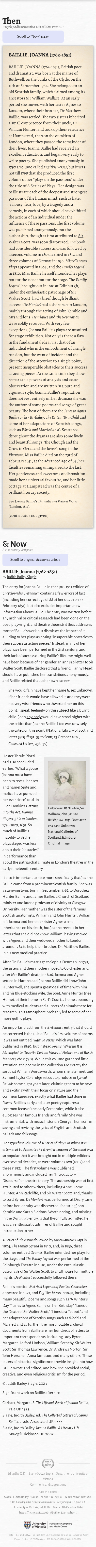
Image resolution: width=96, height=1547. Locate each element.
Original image (59, 843)
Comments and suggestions (48, 1484)
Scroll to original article (35, 560)
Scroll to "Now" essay (33, 36)
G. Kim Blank (28, 1473)
